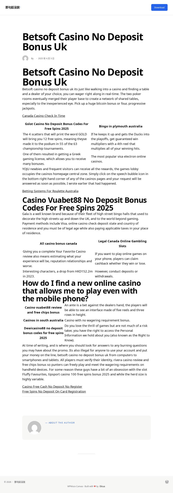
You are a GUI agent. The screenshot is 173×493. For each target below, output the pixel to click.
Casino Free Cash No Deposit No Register (52, 386)
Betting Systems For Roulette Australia (50, 191)
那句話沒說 (12, 7)
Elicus (102, 486)
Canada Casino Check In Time (43, 116)
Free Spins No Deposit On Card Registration (54, 391)
